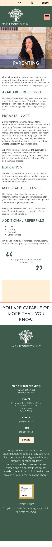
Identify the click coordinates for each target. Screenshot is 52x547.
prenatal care (31, 143)
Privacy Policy (26, 503)
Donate (45, 3)
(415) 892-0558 (26, 421)
